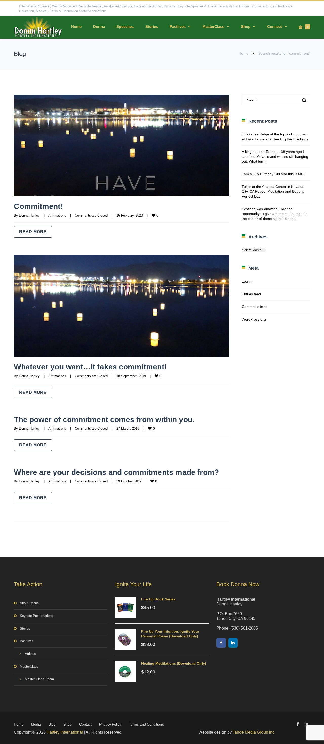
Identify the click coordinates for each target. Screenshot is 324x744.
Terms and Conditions (146, 724)
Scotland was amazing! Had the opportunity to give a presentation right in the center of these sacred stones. (274, 214)
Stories (151, 26)
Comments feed (254, 307)
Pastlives (178, 26)
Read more (33, 232)
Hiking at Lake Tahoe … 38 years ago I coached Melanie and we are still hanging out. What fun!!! (275, 156)
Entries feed (251, 294)
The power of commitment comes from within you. (104, 419)
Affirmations (57, 215)
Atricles (30, 654)
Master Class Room (39, 679)
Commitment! (38, 206)
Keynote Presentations (36, 616)
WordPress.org (254, 319)
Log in (247, 281)
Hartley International (65, 732)
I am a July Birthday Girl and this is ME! (273, 174)
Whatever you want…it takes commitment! (90, 367)
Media (36, 724)
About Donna (29, 603)
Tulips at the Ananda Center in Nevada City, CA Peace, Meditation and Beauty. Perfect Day (273, 191)
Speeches (125, 26)
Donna (99, 26)
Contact (85, 724)
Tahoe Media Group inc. (254, 732)
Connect (274, 26)
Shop (245, 26)
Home (76, 26)
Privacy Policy (110, 724)
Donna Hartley (29, 215)
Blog (52, 724)
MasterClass (213, 26)
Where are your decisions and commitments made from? (116, 472)
